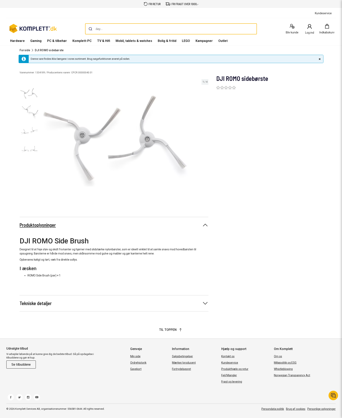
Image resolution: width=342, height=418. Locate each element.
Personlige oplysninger (321, 408)
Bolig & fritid (167, 41)
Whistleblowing (283, 369)
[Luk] (319, 59)
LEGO (186, 41)
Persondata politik (272, 408)
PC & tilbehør (57, 41)
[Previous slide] (45, 141)
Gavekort (136, 369)
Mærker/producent (184, 362)
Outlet (223, 41)
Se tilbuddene (21, 364)
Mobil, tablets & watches (134, 41)
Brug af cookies (295, 408)
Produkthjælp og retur (234, 369)
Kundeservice (229, 362)
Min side (135, 356)
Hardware (17, 41)
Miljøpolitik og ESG (285, 362)
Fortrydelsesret (181, 369)
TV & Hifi (103, 41)
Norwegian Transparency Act (292, 375)
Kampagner (204, 41)
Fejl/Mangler (229, 375)
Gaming (36, 41)
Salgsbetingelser (182, 356)
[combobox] (171, 28)
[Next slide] (204, 141)
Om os (278, 356)
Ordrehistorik (138, 362)
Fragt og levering (231, 381)
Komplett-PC (82, 41)
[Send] (90, 29)
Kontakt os (228, 356)
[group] (125, 141)
